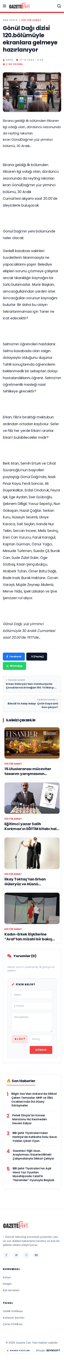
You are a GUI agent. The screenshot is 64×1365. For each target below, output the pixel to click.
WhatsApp (16, 665)
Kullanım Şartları (13, 1317)
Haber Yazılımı (20, 1350)
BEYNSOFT (53, 1350)
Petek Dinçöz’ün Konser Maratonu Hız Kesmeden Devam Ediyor (29, 1119)
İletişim (7, 1284)
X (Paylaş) (37, 656)
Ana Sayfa (10, 20)
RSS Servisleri (11, 1290)
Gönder (41, 1049)
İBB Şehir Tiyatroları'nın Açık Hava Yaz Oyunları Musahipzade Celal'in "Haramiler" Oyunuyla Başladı (33, 1174)
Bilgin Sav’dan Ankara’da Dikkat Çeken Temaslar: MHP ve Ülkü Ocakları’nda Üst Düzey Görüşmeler (34, 1099)
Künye (7, 1277)
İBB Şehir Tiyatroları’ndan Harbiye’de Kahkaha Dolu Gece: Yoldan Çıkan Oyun (34, 1137)
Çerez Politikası (13, 1324)
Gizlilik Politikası (13, 1311)
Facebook (15, 656)
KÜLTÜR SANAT (31, 20)
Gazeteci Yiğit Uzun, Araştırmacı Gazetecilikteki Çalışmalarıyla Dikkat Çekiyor (33, 1155)
